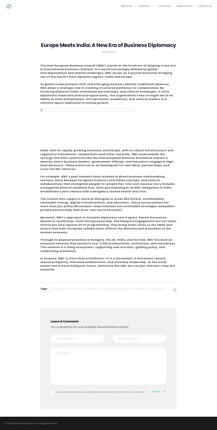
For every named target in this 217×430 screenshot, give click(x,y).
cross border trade (75, 288)
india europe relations (132, 288)
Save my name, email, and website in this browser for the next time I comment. (101, 392)
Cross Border (55, 288)
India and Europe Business (102, 288)
